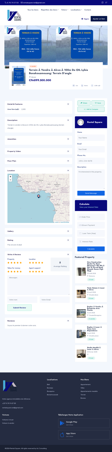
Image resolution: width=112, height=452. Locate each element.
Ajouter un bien (99, 19)
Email (79, 143)
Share (85, 103)
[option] (30, 47)
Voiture (64, 10)
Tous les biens (33, 10)
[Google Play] (62, 423)
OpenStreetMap (65, 222)
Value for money (13, 268)
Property (10, 259)
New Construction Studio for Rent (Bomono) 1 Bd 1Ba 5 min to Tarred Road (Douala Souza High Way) (95, 266)
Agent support (34, 268)
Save (99, 103)
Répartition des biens (49, 10)
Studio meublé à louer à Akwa (94, 348)
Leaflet (56, 222)
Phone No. (81, 155)
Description (81, 167)
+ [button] (10, 176)
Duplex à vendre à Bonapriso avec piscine (95, 308)
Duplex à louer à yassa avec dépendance (94, 329)
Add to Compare (92, 109)
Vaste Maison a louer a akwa (96, 289)
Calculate (91, 249)
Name (79, 132)
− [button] (10, 180)
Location (32, 259)
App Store (71, 433)
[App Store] (62, 435)
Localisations (75, 10)
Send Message (91, 193)
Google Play (71, 422)
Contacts (87, 10)
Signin (86, 19)
